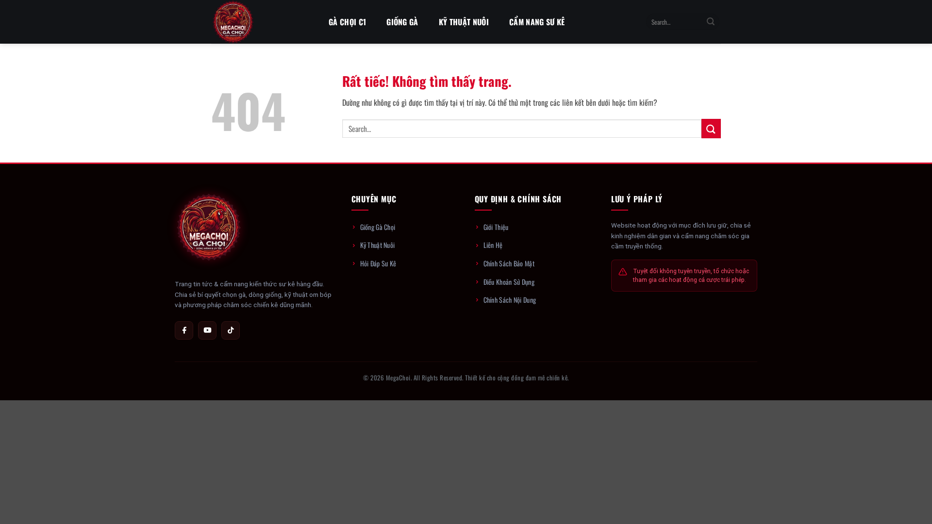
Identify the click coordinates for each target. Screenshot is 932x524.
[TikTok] (230, 330)
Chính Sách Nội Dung (509, 300)
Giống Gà (402, 22)
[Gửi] (710, 22)
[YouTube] (207, 330)
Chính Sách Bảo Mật (508, 263)
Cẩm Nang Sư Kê (537, 22)
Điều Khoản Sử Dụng (508, 282)
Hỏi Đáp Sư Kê (378, 263)
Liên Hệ (493, 245)
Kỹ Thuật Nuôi (464, 22)
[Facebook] (184, 330)
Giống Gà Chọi (378, 227)
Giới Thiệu (496, 227)
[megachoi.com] (259, 22)
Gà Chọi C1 (347, 22)
